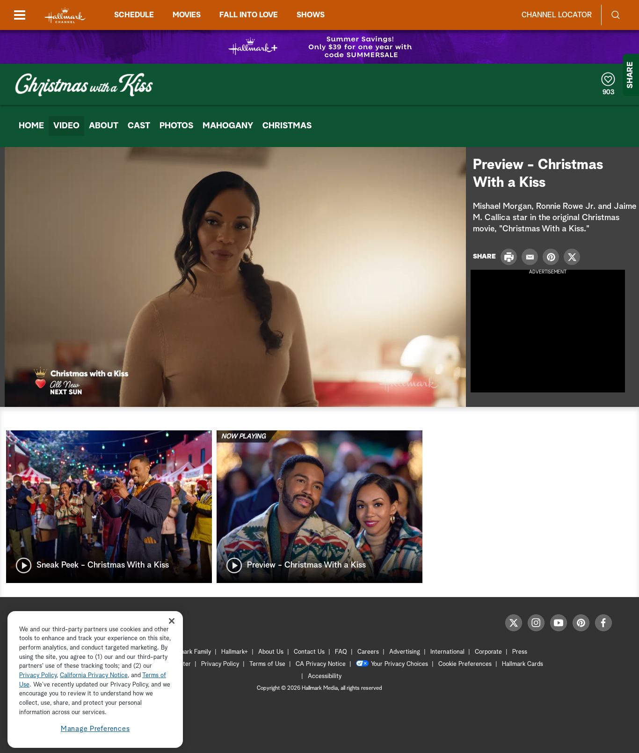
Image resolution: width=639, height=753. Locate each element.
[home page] (65, 15)
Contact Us (309, 652)
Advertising (404, 652)
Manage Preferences (95, 729)
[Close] (171, 621)
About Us (270, 652)
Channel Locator (557, 15)
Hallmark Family (190, 652)
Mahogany (228, 126)
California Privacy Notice (94, 676)
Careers (368, 652)
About (103, 126)
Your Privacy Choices (399, 664)
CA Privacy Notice (321, 664)
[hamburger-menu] (19, 15)
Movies (187, 15)
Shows (311, 15)
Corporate (488, 652)
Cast (139, 126)
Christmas (287, 126)
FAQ (341, 652)
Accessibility (324, 676)
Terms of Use (267, 664)
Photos (176, 126)
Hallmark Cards (522, 664)
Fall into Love (248, 15)
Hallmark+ (234, 652)
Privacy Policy (220, 664)
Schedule (134, 15)
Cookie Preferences (465, 664)
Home (31, 126)
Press (519, 652)
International (447, 652)
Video (66, 126)
